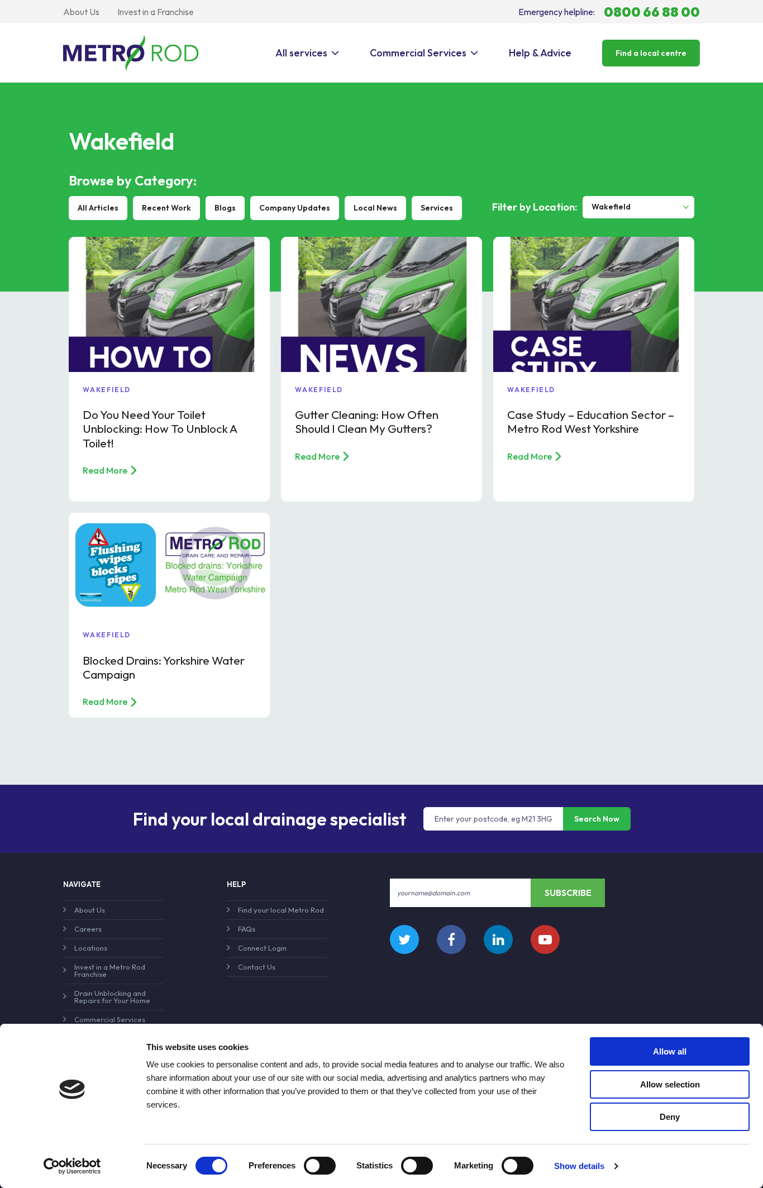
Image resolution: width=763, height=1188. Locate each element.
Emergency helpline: (609, 11)
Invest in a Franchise (155, 11)
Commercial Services (418, 52)
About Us (81, 11)
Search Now (596, 819)
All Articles (98, 208)
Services (437, 208)
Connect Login (262, 947)
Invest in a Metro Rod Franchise (109, 970)
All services (301, 52)
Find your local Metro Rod (281, 909)
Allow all (669, 1051)
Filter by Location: (534, 207)
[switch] (320, 1166)
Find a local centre (651, 53)
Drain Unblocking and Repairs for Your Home (112, 997)
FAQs (246, 928)
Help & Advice (540, 52)
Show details (579, 1166)
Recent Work (166, 208)
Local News (375, 208)
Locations (90, 947)
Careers (88, 928)
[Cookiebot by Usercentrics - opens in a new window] (72, 1166)
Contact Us (256, 966)
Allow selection (670, 1084)
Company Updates (294, 208)
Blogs (225, 208)
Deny (670, 1117)
